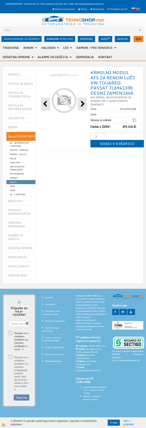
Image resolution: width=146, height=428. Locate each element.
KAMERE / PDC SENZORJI (94, 47)
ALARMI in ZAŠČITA (53, 57)
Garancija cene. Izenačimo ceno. (51, 312)
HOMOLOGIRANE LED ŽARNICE (21, 39)
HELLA (13, 158)
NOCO (105, 39)
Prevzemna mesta (54, 354)
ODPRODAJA (85, 57)
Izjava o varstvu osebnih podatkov (51, 339)
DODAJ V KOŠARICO (117, 143)
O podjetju (50, 304)
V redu (114, 423)
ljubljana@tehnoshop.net (91, 4)
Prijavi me (21, 397)
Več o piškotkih (128, 422)
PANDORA (86, 39)
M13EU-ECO (60, 39)
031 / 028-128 (71, 4)
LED (66, 47)
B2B (138, 39)
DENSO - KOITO (18, 154)
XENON (28, 47)
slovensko (133, 9)
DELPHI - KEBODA (19, 150)
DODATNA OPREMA (16, 57)
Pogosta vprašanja (54, 347)
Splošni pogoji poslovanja (50, 329)
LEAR (12, 190)
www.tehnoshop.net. (86, 320)
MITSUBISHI (17, 173)
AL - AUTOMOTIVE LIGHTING (19, 144)
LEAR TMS (15, 162)
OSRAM (14, 178)
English (138, 9)
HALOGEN (48, 47)
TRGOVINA (11, 47)
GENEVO (122, 39)
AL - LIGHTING (17, 194)
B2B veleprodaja (53, 361)
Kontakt (105, 57)
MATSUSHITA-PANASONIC (17, 168)
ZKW (12, 186)
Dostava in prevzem (55, 321)
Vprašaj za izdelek (100, 120)
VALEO (13, 182)
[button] (82, 104)
